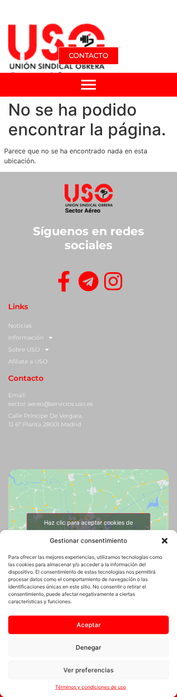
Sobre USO (24, 349)
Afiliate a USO (28, 361)
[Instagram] (113, 282)
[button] (165, 541)
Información (26, 337)
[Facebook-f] (64, 282)
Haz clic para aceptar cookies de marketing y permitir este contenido (89, 527)
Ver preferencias (88, 670)
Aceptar (89, 625)
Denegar (88, 647)
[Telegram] (88, 282)
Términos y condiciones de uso (90, 687)
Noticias (20, 325)
